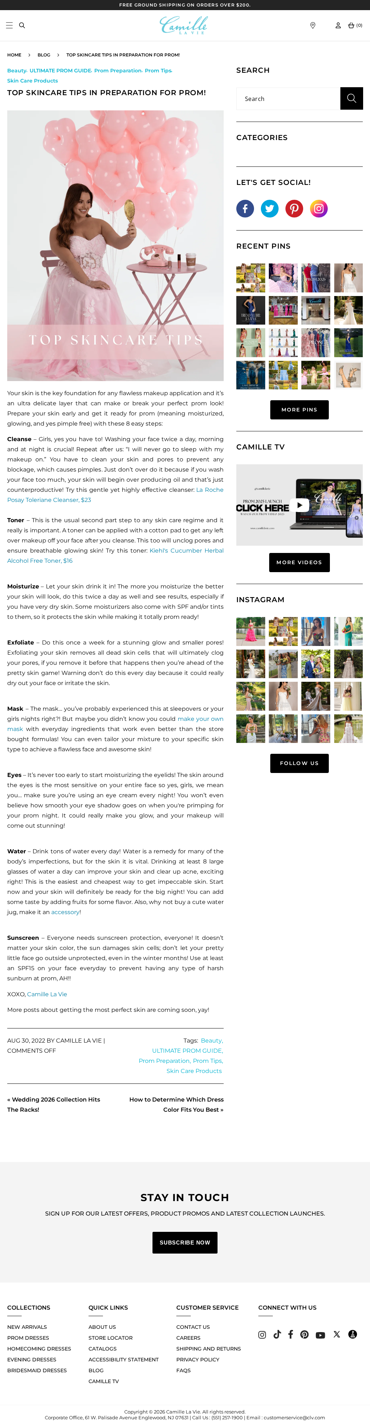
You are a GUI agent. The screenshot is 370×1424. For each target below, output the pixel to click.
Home (14, 55)
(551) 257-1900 (227, 1417)
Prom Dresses (28, 1338)
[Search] (22, 25)
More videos (299, 562)
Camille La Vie (47, 994)
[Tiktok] (277, 1336)
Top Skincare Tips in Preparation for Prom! (123, 55)
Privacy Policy (197, 1359)
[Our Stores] (312, 25)
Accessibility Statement (124, 1359)
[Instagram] (262, 1336)
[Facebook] (290, 1336)
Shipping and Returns (208, 1348)
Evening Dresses (31, 1359)
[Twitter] (336, 1336)
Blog (44, 55)
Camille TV (104, 1381)
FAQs (183, 1370)
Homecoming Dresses (39, 1348)
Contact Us (193, 1327)
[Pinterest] (304, 1336)
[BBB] (352, 1336)
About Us (102, 1327)
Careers (188, 1338)
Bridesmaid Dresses (37, 1370)
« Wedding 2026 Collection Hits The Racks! (53, 1104)
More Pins (299, 409)
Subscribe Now (185, 1242)
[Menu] (9, 25)
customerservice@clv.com (294, 1417)
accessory (65, 912)
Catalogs (103, 1348)
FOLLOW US (299, 763)
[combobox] (299, 99)
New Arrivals (27, 1327)
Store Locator (111, 1338)
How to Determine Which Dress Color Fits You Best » (176, 1104)
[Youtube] (320, 1336)
